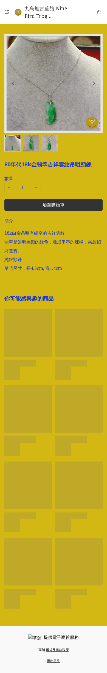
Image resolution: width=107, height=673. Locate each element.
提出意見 (53, 660)
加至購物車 (53, 205)
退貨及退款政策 (57, 649)
